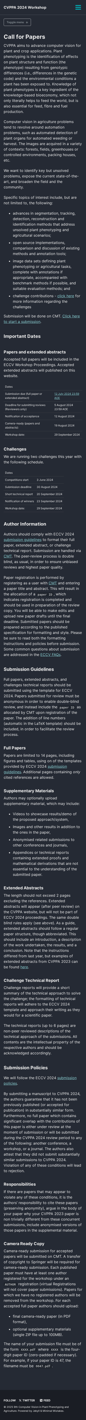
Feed (46, 1400)
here (24, 967)
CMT (8, 556)
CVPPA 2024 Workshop (25, 7)
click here (65, 296)
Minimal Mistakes (53, 1410)
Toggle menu (15, 22)
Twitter (28, 1400)
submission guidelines (23, 539)
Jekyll (36, 1410)
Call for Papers (24, 36)
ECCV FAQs (50, 654)
